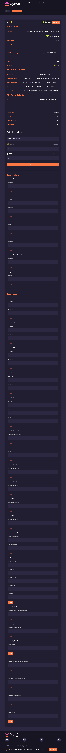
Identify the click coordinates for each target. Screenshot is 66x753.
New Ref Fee (12, 593)
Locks (24, 3)
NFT (24, 6)
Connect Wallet (17, 11)
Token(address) (13, 544)
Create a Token (48, 3)
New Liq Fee (12, 569)
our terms (45, 749)
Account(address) (13, 468)
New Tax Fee (12, 561)
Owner (10, 199)
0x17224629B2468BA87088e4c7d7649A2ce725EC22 (42, 78)
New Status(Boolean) (14, 627)
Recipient (11, 376)
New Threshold (12, 644)
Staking (30, 3)
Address (10, 182)
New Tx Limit (12, 712)
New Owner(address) (14, 434)
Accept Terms (53, 749)
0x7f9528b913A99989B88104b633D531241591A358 (43, 31)
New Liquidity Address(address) (18, 610)
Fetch (10, 602)
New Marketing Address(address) (18, 661)
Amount (10, 224)
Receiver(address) (14, 536)
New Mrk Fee (12, 585)
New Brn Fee (12, 577)
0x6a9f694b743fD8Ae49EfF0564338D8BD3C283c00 (42, 82)
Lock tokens (56, 22)
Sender (10, 401)
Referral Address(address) (16, 678)
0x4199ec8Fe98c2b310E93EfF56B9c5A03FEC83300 (42, 87)
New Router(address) (14, 695)
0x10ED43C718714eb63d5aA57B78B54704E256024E (42, 91)
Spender (10, 207)
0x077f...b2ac (55, 41)
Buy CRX (38, 3)
